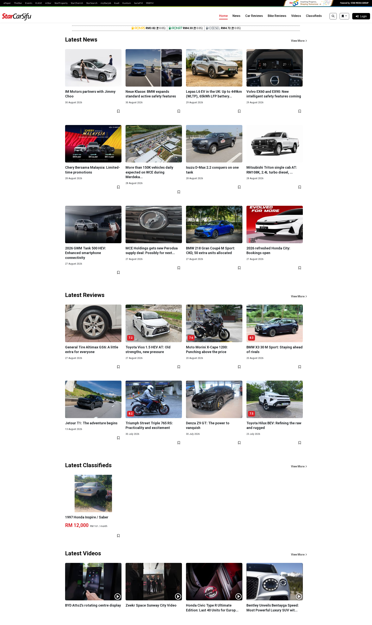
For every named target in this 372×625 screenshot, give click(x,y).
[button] (299, 40)
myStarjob (106, 3)
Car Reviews (254, 16)
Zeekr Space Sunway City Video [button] (151, 605)
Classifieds (314, 16)
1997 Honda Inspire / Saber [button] (86, 517)
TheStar (18, 3)
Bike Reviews (277, 16)
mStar (48, 3)
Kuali (116, 3)
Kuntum (126, 3)
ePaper (7, 3)
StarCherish (77, 3)
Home (223, 16)
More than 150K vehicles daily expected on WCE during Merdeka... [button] (149, 172)
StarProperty (61, 3)
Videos (296, 16)
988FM (149, 3)
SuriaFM (138, 3)
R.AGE (38, 3)
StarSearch (91, 3)
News (236, 16)
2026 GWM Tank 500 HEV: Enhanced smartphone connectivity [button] (85, 253)
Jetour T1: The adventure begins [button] (91, 423)
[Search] (333, 16)
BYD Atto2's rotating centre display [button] (93, 605)
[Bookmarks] (344, 16)
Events (28, 3)
